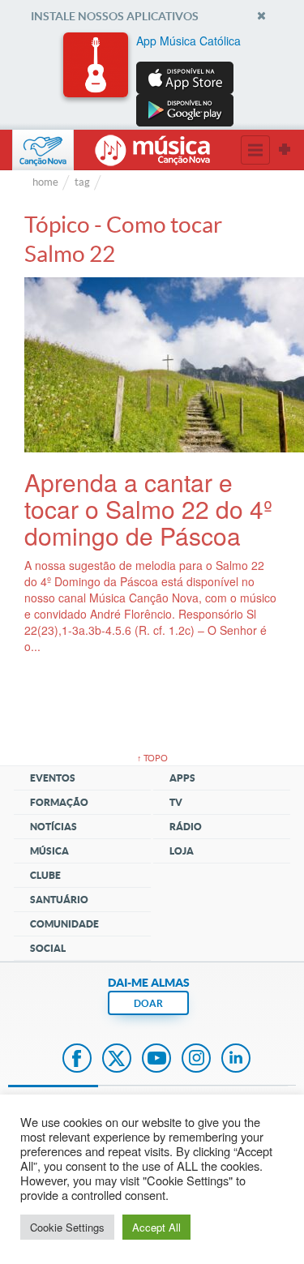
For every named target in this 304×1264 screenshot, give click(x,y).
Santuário (59, 899)
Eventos (52, 778)
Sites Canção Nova (284, 150)
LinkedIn (236, 1059)
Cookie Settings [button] (67, 1227)
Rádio (185, 826)
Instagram (196, 1059)
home (45, 182)
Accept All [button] (156, 1227)
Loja (181, 851)
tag (82, 182)
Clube (45, 875)
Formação (59, 802)
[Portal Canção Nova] (43, 150)
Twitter (117, 1059)
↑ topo (152, 758)
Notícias (53, 826)
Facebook (77, 1059)
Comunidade (64, 924)
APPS (182, 778)
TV (175, 802)
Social (48, 948)
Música (49, 851)
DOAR (148, 1003)
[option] (152, 79)
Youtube (156, 1059)
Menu (255, 150)
